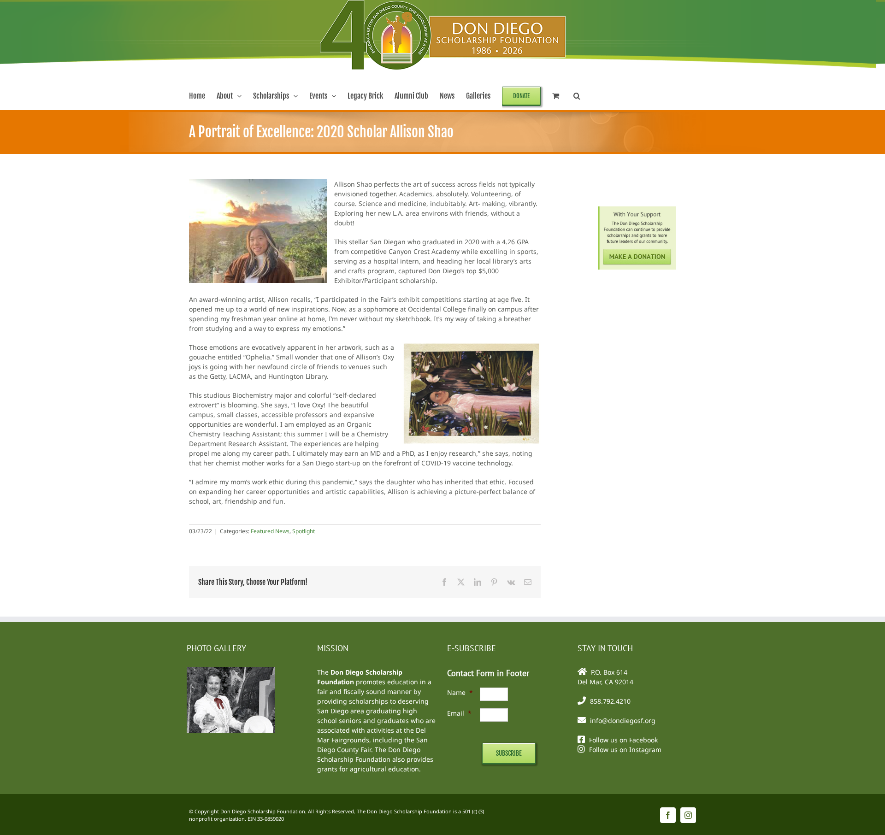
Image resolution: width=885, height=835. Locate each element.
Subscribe (509, 753)
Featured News (270, 531)
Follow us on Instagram (625, 749)
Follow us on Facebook (623, 739)
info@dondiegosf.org (622, 720)
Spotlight (303, 531)
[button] (576, 96)
